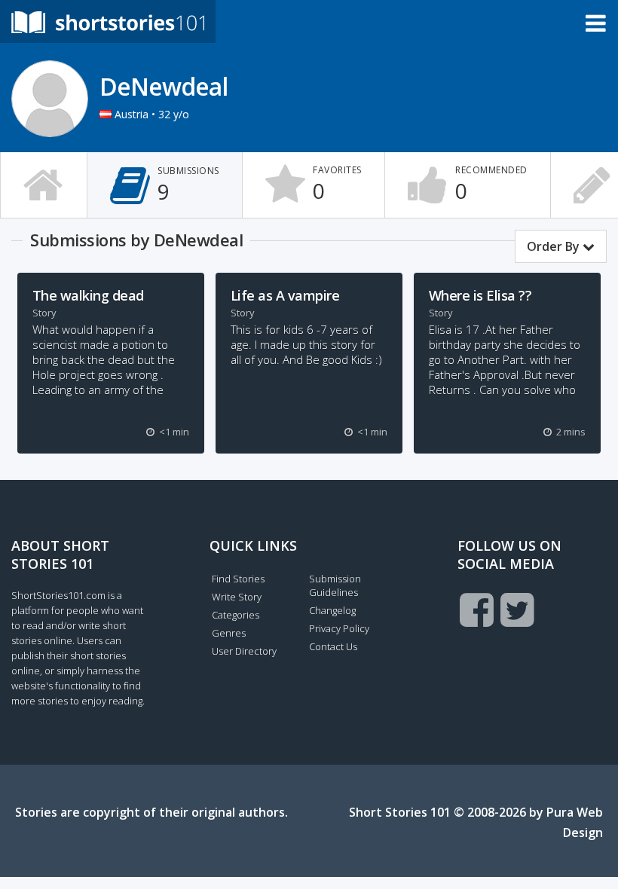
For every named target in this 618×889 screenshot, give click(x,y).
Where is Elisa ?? (480, 295)
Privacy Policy (339, 628)
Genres (229, 633)
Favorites (337, 184)
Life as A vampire (285, 295)
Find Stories (238, 578)
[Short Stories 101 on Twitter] (517, 609)
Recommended (491, 184)
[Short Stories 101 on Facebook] (476, 609)
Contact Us (333, 646)
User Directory (244, 651)
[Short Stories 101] (108, 21)
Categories (235, 615)
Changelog (332, 610)
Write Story (237, 596)
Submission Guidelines (335, 585)
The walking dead (88, 295)
